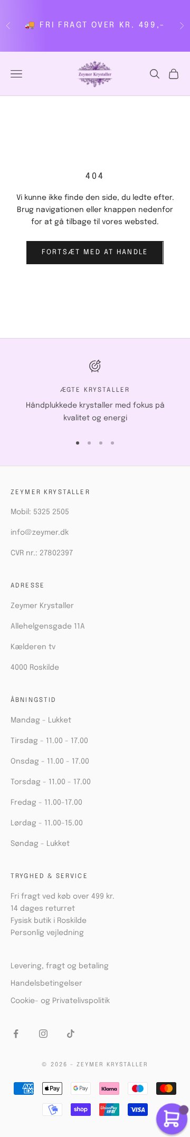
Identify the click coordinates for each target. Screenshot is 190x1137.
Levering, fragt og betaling (60, 966)
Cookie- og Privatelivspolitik (60, 1001)
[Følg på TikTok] (70, 1033)
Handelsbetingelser (46, 983)
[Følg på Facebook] (16, 1033)
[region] (95, 392)
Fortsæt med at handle (95, 252)
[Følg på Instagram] (43, 1033)
